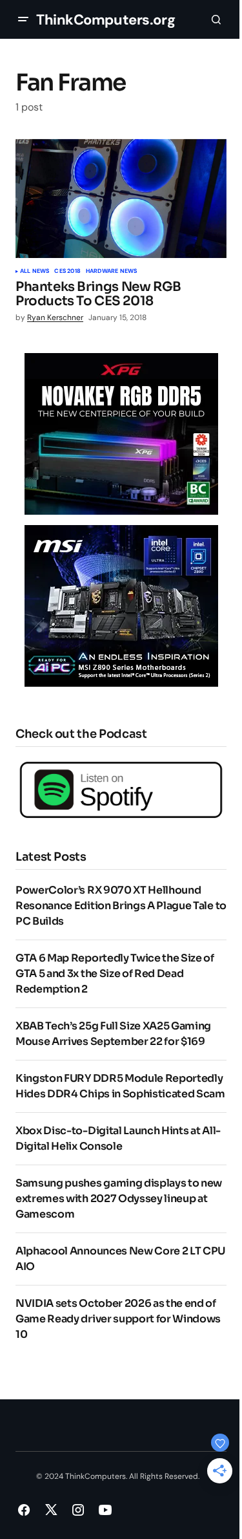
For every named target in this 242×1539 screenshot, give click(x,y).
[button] (23, 19)
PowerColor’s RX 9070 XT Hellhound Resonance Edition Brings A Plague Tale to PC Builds (121, 905)
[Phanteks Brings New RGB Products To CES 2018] (121, 198)
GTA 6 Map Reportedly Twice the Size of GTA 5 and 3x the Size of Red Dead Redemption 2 (114, 973)
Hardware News (111, 271)
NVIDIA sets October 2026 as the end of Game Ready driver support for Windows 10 (118, 1319)
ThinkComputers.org (105, 19)
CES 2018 (67, 271)
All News (34, 271)
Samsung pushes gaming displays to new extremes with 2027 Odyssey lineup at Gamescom (118, 1198)
